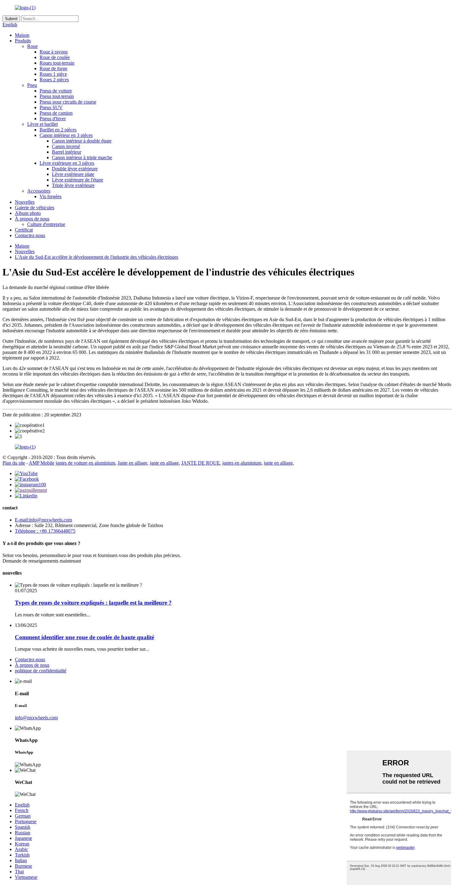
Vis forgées (50, 196)
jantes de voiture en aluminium (85, 463)
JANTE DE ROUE (200, 463)
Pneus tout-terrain (57, 96)
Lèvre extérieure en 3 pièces (67, 163)
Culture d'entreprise (46, 224)
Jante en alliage (132, 463)
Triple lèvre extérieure (73, 185)
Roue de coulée (55, 57)
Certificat (24, 229)
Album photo (28, 213)
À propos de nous (32, 218)
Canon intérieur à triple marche (82, 157)
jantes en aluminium (241, 463)
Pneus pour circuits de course (68, 101)
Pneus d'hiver (53, 118)
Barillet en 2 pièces (58, 129)
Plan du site (13, 463)
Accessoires (38, 191)
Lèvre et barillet (42, 124)
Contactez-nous (30, 235)
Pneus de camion (56, 113)
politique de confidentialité (40, 670)
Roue (32, 46)
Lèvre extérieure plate (73, 174)
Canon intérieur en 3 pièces (66, 135)
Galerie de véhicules (34, 207)
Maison (22, 35)
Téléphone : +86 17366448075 (45, 531)
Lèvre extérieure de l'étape (77, 179)
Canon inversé (66, 146)
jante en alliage (164, 463)
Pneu (32, 85)
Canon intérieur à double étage (81, 140)
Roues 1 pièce (53, 74)
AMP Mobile (41, 463)
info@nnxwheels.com (36, 717)
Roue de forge (53, 68)
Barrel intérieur (66, 152)
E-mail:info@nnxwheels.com (43, 519)
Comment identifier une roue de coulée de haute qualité (84, 637)
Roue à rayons (54, 51)
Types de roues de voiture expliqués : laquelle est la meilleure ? (93, 602)
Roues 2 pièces (54, 79)
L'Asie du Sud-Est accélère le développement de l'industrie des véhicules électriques (96, 257)
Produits (23, 40)
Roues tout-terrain (57, 63)
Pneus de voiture (56, 90)
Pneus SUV (51, 107)
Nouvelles (25, 202)
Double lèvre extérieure (75, 168)
